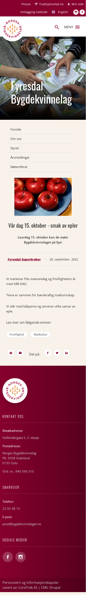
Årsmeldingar (20, 157)
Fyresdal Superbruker (24, 259)
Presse (26, 4)
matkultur (40, 334)
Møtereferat (18, 167)
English (63, 12)
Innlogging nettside (33, 12)
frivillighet (17, 334)
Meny (68, 27)
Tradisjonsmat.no (51, 4)
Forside (15, 129)
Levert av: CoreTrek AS (19, 587)
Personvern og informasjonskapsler (30, 582)
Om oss (15, 139)
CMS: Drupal (50, 587)
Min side (78, 4)
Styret (14, 148)
